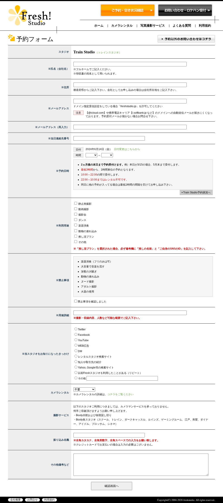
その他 (82, 242)
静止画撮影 (84, 203)
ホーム (98, 25)
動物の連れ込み (87, 231)
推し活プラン (86, 236)
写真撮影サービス (152, 25)
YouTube (83, 340)
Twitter (82, 329)
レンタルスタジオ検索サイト (95, 356)
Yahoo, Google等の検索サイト (96, 367)
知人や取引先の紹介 (89, 362)
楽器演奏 (83, 225)
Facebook (84, 334)
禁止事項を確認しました (92, 301)
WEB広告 (83, 345)
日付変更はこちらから (127, 149)
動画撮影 (83, 209)
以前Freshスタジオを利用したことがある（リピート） (110, 373)
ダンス (82, 220)
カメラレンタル (122, 25)
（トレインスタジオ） (108, 52)
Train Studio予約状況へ (197, 192)
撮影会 (82, 214)
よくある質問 (182, 25)
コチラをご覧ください (120, 394)
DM (80, 351)
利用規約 (205, 25)
